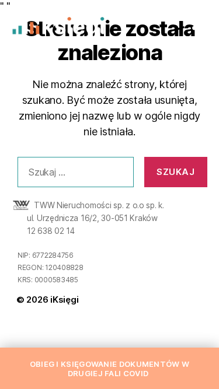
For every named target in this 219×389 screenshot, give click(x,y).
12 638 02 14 (51, 231)
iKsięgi (64, 299)
